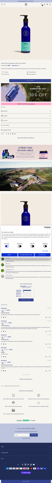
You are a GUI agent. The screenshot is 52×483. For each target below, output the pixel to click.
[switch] (19, 246)
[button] (2, 4)
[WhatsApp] (12, 133)
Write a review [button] (26, 299)
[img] (3, 308)
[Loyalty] (44, 4)
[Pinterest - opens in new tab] (28, 464)
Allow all (42, 254)
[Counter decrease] (2, 81)
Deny (9, 254)
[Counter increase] (7, 81)
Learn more (32, 103)
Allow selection (26, 254)
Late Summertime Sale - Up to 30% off (25, 1)
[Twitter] (8, 133)
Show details (45, 250)
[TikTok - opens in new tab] (31, 464)
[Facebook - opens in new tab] (23, 464)
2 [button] (24, 374)
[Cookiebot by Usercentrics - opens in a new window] (45, 227)
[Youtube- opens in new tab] (34, 464)
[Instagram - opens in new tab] (25, 464)
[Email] (15, 133)
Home (2, 385)
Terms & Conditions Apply (26, 438)
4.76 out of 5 (29, 286)
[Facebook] (6, 133)
